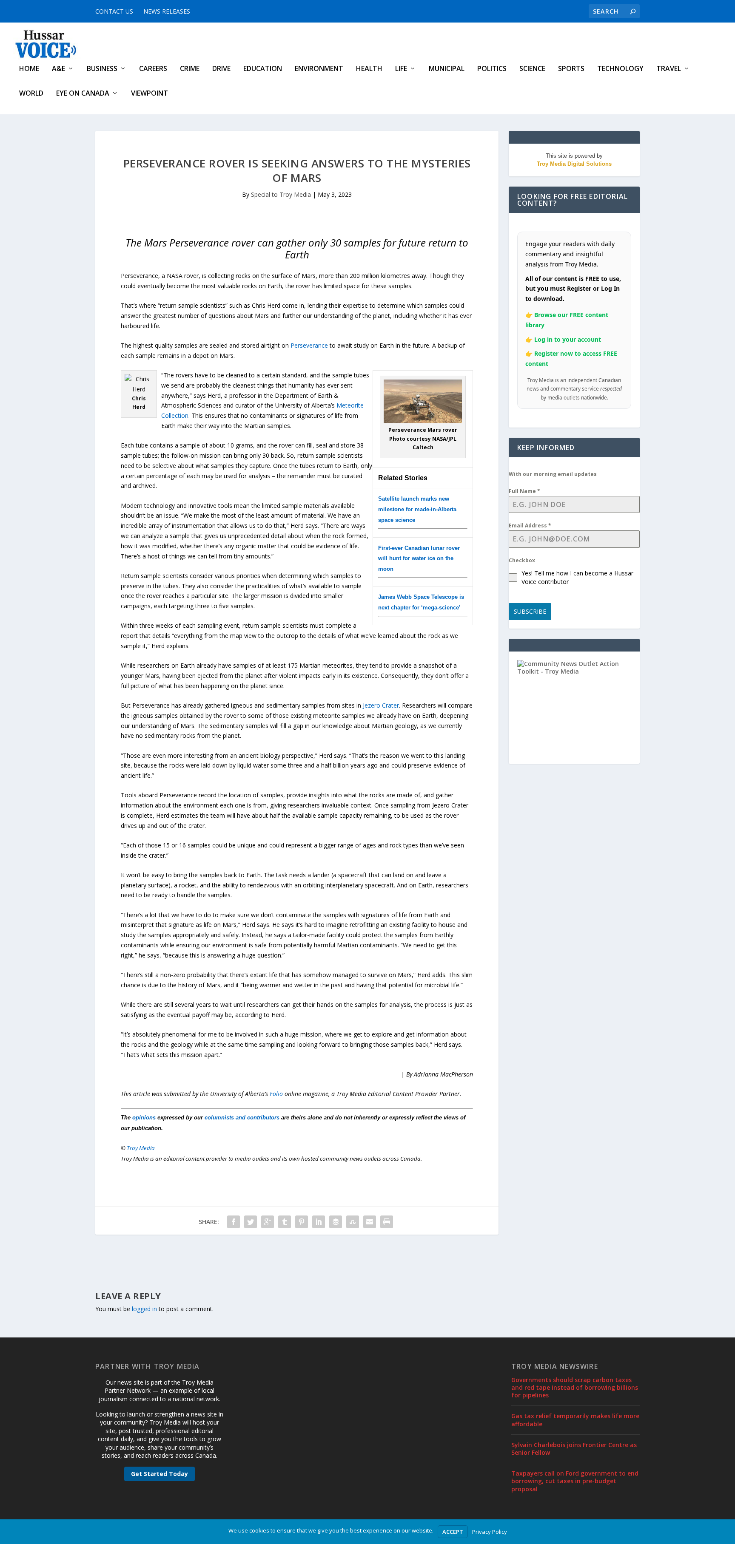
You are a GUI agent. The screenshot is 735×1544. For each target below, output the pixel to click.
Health (369, 69)
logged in (144, 1309)
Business (102, 69)
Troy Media (141, 1148)
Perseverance (309, 345)
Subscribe (530, 611)
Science (532, 69)
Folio (276, 1094)
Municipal (446, 69)
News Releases (166, 11)
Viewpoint (149, 94)
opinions (144, 1117)
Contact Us (114, 11)
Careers (153, 69)
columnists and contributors (242, 1117)
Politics (492, 69)
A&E (58, 69)
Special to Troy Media (281, 194)
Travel (668, 69)
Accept (452, 1532)
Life (401, 69)
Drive (221, 69)
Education (262, 69)
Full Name (524, 491)
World (31, 94)
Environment (319, 69)
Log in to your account (567, 339)
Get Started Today (159, 1474)
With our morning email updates (553, 474)
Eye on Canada (82, 94)
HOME (29, 69)
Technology (620, 69)
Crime (189, 69)
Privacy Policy (489, 1532)
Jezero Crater (381, 705)
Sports (571, 69)
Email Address (530, 525)
